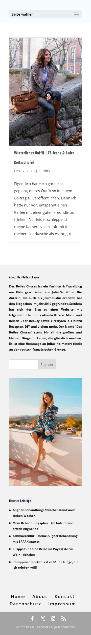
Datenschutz (25, 604)
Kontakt (65, 596)
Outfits (44, 170)
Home (18, 596)
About (40, 596)
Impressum (62, 604)
